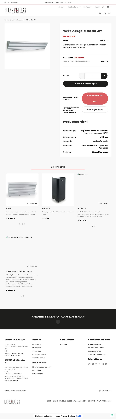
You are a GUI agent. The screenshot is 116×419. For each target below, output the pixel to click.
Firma (61, 7)
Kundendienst (73, 7)
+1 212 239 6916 (16, 374)
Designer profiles (94, 351)
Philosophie (36, 348)
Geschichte (36, 351)
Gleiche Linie (58, 166)
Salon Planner (37, 374)
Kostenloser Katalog (95, 344)
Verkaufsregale (18, 20)
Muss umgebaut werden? (41, 367)
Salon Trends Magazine (96, 354)
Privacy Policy (9, 391)
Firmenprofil (36, 344)
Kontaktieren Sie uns (95, 98)
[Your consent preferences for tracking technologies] (112, 415)
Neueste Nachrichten (96, 348)
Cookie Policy (20, 391)
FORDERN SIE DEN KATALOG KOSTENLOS (58, 2)
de (108, 7)
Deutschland (13, 2)
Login (97, 7)
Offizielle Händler (38, 358)
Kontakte (87, 7)
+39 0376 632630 (17, 353)
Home (7, 20)
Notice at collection (43, 416)
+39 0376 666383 (14, 355)
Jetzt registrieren (95, 109)
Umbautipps (36, 370)
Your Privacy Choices (65, 416)
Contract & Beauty (39, 354)
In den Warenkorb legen (86, 83)
